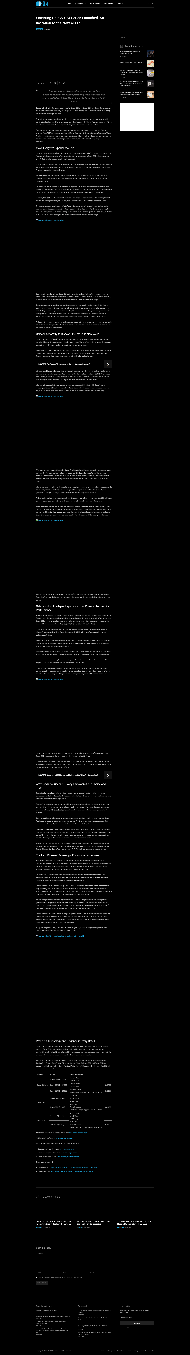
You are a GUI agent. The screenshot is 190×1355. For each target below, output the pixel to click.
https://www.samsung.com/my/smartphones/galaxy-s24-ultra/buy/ (73, 1167)
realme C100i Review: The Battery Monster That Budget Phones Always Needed (131, 73)
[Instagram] (148, 3)
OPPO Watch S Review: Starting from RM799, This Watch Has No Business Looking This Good (131, 83)
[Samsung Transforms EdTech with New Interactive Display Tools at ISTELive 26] (54, 1210)
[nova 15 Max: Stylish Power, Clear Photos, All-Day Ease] (150, 53)
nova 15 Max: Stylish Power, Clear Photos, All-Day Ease (130, 53)
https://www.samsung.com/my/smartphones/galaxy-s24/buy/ (72, 1171)
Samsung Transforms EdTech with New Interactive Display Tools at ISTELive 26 (53, 1222)
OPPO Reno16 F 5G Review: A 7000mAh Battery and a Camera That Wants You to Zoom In (93, 1326)
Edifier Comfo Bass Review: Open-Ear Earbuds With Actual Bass (94, 1319)
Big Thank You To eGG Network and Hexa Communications (53, 1316)
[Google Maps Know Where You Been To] (150, 63)
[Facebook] (144, 3)
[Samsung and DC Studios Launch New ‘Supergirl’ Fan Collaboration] (95, 1210)
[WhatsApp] (64, 83)
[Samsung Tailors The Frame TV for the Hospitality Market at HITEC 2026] (135, 1210)
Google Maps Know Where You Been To (132, 62)
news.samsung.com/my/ (68, 1149)
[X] (152, 3)
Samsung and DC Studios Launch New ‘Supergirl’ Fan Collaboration (94, 1222)
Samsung (39, 29)
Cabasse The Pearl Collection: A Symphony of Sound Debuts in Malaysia (51, 1322)
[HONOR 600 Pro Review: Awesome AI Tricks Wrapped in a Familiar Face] (150, 94)
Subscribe (137, 1323)
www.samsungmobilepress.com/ (68, 1157)
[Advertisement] (137, 117)
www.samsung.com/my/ (69, 1153)
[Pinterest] (59, 83)
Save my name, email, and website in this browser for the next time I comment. (60, 1277)
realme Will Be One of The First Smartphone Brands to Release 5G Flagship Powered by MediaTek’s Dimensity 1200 (52, 1330)
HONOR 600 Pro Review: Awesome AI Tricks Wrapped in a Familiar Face (131, 93)
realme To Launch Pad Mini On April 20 (47, 1311)
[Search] (152, 38)
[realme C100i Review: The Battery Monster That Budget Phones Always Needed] (150, 73)
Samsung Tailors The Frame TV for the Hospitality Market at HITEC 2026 (134, 1222)
